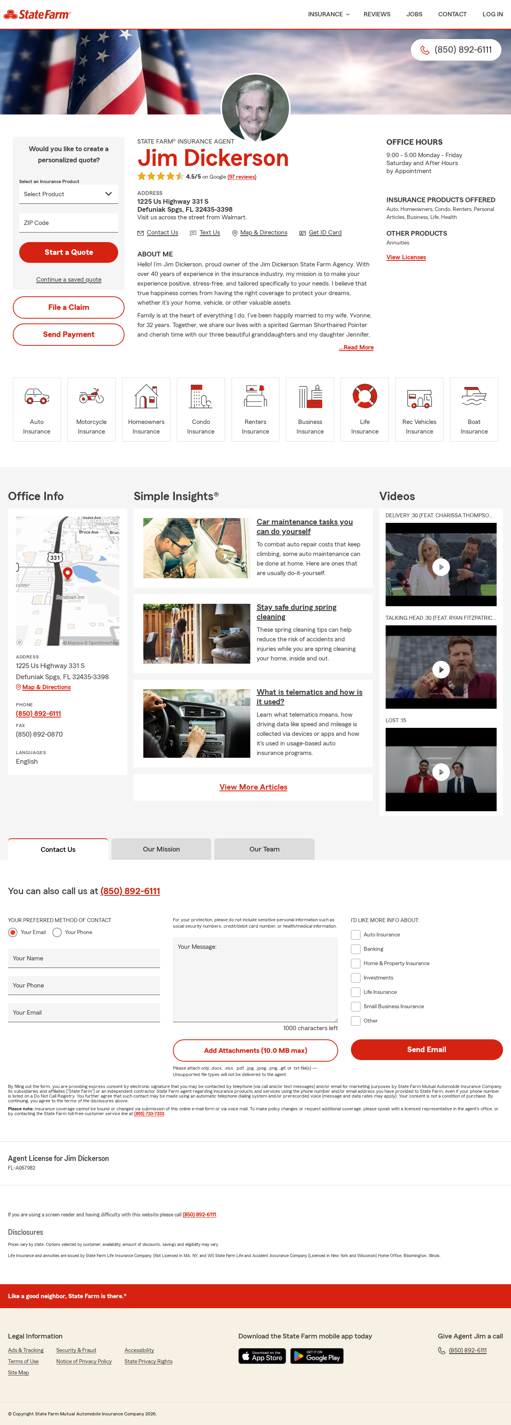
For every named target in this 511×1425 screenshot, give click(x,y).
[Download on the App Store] (262, 1356)
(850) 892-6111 (38, 713)
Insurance (325, 14)
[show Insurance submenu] (346, 15)
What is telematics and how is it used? (309, 697)
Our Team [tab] (265, 849)
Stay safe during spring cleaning (297, 612)
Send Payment (69, 335)
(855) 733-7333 (149, 1113)
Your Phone (78, 932)
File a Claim (68, 307)
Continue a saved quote (68, 279)
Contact (452, 14)
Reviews (377, 14)
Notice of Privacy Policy (84, 1361)
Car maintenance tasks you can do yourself (305, 527)
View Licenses (406, 257)
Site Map (18, 1373)
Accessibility (139, 1350)
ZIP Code (36, 223)
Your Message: (197, 947)
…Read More (356, 347)
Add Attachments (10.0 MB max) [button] (255, 1050)
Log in (493, 14)
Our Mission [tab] (161, 849)
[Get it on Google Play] (317, 1356)
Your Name (28, 958)
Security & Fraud (76, 1350)
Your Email (33, 932)
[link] (37, 14)
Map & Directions (46, 687)
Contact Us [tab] (58, 849)
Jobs (414, 14)
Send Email (426, 1050)
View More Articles (253, 787)
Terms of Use (23, 1361)
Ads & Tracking (26, 1350)
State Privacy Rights (148, 1361)
